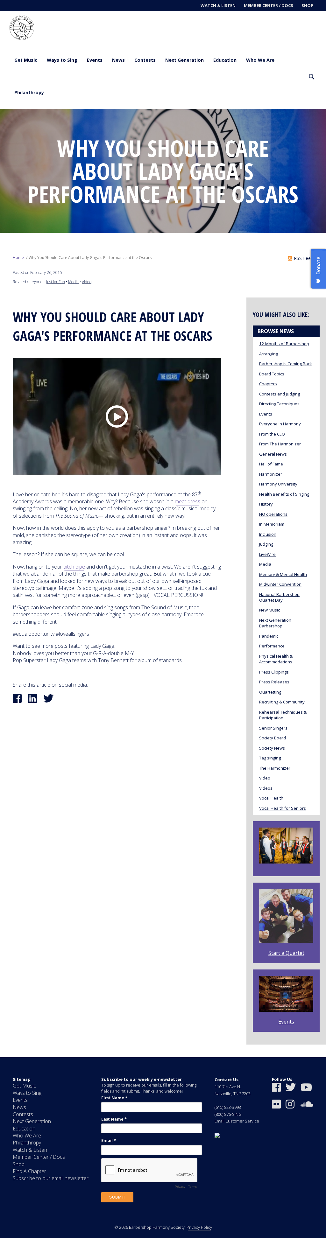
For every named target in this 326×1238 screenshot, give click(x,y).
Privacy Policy (199, 1227)
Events (95, 60)
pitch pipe (74, 566)
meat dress (187, 501)
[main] (163, 583)
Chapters (268, 384)
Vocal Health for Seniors (282, 808)
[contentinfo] (163, 1147)
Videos (266, 788)
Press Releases (274, 682)
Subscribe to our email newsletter (51, 1178)
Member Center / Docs (268, 5)
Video (86, 281)
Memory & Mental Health (283, 574)
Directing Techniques (279, 404)
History (266, 504)
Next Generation (184, 60)
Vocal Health (271, 798)
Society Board (272, 738)
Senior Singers (273, 728)
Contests (145, 60)
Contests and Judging (279, 394)
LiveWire (267, 554)
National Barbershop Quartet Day (279, 597)
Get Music (25, 60)
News (118, 60)
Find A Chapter (29, 1171)
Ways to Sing (62, 60)
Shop (307, 5)
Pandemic (268, 636)
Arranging (268, 354)
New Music (269, 610)
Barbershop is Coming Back (285, 364)
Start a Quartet (286, 952)
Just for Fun (55, 281)
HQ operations (273, 514)
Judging (266, 544)
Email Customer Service (237, 1121)
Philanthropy (29, 92)
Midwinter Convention (280, 584)
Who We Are (260, 60)
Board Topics (271, 374)
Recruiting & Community (282, 702)
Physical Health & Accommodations (276, 659)
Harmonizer (270, 474)
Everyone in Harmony (280, 424)
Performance (272, 646)
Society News (272, 748)
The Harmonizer (274, 768)
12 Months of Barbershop (284, 343)
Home (18, 257)
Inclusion (267, 534)
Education (225, 60)
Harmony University (278, 484)
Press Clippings (274, 672)
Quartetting (270, 692)
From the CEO (272, 434)
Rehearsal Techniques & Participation (283, 715)
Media (73, 281)
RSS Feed (303, 258)
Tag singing (270, 758)
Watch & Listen (218, 5)
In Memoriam (271, 524)
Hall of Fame (271, 464)
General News (273, 454)
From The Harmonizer (280, 444)
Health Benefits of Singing (284, 494)
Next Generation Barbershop (275, 623)
